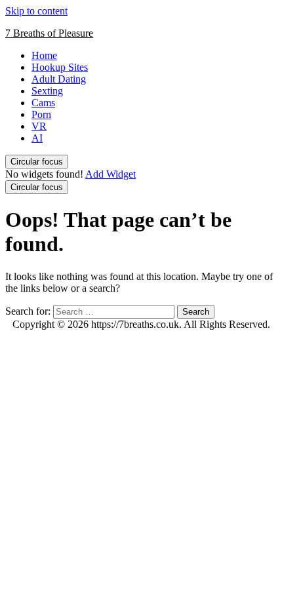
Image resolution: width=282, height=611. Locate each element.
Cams (43, 102)
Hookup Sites (59, 67)
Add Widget (110, 174)
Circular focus (36, 162)
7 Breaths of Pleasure (49, 33)
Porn (41, 114)
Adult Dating (58, 79)
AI (37, 138)
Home (44, 55)
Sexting (47, 90)
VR (39, 126)
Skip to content (36, 10)
